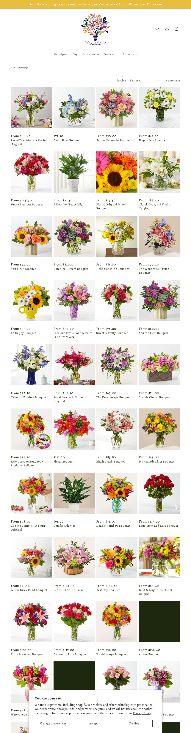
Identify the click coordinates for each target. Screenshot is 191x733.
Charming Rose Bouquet (70, 654)
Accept (93, 723)
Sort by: (121, 80)
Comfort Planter (64, 526)
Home (13, 67)
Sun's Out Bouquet (23, 269)
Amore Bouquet (149, 654)
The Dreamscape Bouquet (113, 397)
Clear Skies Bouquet (67, 140)
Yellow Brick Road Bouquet (29, 590)
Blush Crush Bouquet (110, 462)
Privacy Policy (142, 713)
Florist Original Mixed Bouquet (111, 206)
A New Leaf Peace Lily (68, 205)
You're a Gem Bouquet (153, 333)
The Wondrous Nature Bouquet (154, 271)
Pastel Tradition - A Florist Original (28, 142)
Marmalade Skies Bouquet (156, 462)
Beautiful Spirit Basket (69, 590)
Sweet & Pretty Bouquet (112, 333)
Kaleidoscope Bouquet (111, 654)
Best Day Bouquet (108, 590)
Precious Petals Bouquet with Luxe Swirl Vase (73, 335)
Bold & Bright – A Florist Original (155, 592)
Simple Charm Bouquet (154, 397)
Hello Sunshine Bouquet (112, 269)
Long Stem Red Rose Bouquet (158, 526)
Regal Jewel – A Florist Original (68, 399)
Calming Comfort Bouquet (28, 397)
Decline (134, 723)
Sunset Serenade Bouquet (113, 140)
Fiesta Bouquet (64, 462)
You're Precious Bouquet (27, 205)
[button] (90, 54)
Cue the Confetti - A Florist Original (29, 528)
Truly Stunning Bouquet (27, 654)
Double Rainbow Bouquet (113, 526)
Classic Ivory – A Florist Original (155, 206)
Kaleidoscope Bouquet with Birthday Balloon (29, 464)
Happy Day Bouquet (152, 140)
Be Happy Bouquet (23, 333)
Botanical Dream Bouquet (71, 269)
